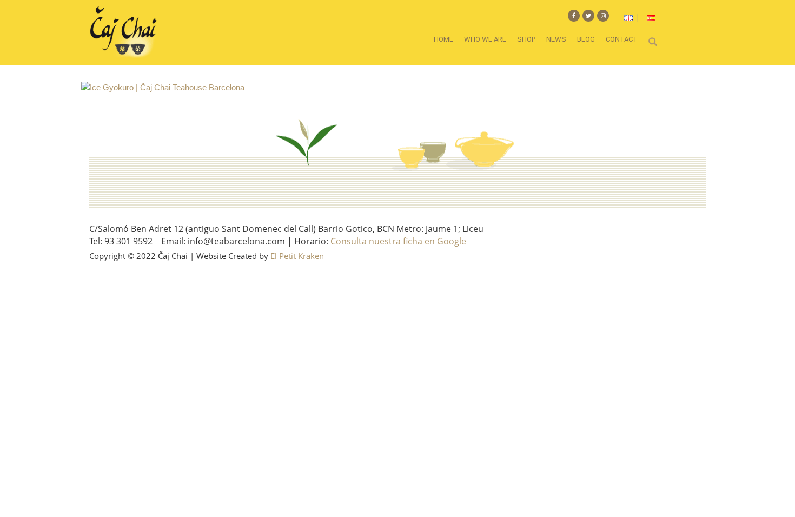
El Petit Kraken (297, 255)
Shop (526, 39)
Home (443, 39)
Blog (586, 39)
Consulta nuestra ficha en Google (398, 241)
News (556, 39)
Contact (622, 39)
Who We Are (485, 39)
